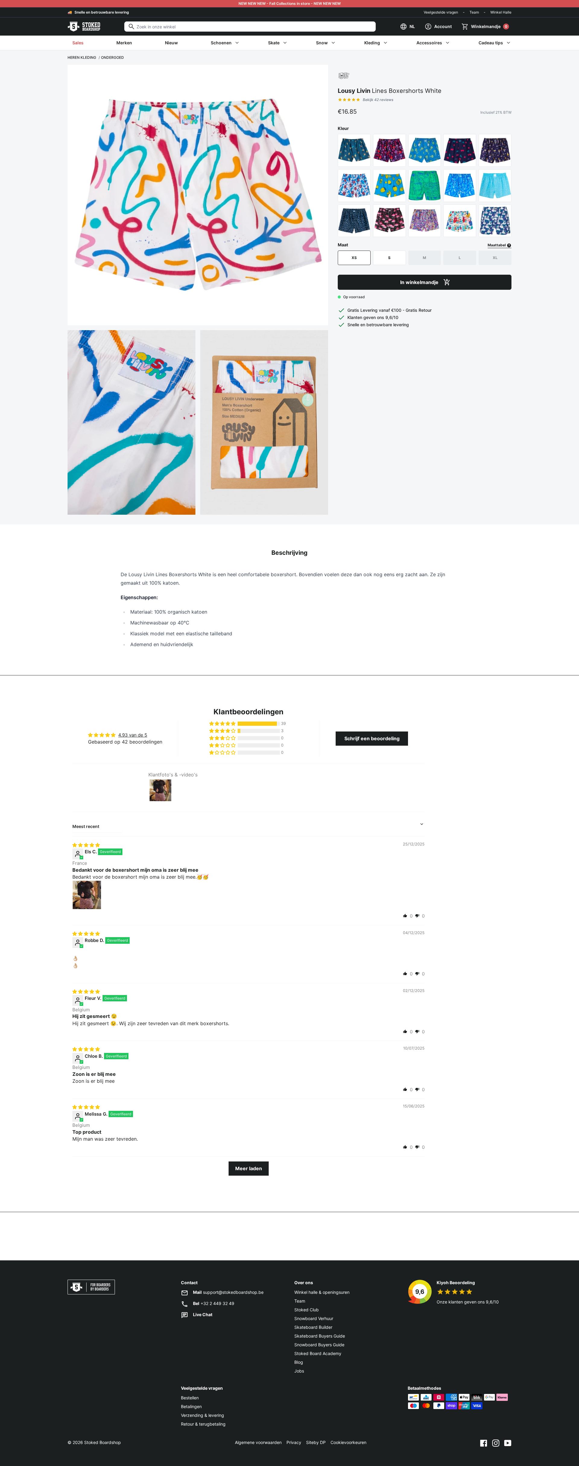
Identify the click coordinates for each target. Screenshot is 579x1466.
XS (354, 257)
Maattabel (497, 245)
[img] (86, 845)
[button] (222, 723)
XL (495, 257)
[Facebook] (483, 1442)
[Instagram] (495, 1442)
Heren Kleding (82, 57)
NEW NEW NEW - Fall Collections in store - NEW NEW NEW (290, 3)
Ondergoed (112, 57)
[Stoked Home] (84, 26)
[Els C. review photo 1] (86, 894)
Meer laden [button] (248, 1168)
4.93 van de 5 (132, 735)
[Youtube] (507, 1442)
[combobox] (250, 26)
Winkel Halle (500, 12)
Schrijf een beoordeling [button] (372, 738)
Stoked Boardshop (102, 1442)
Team (474, 12)
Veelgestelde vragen (441, 12)
